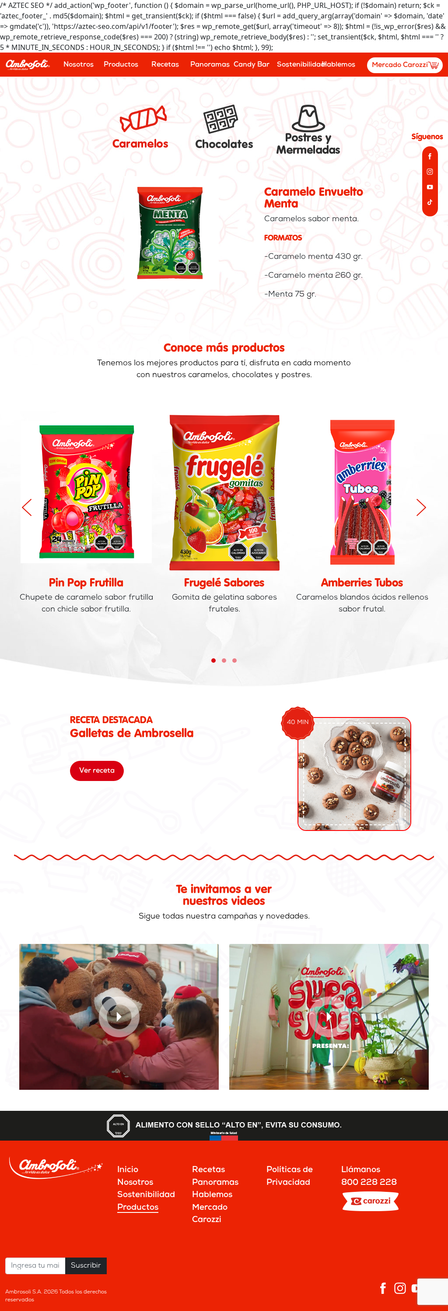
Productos (137, 1208)
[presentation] (26, 507)
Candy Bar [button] (252, 64)
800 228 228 (369, 1183)
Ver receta (97, 770)
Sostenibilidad (295, 64)
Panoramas (208, 64)
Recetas (165, 64)
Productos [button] (121, 64)
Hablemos (338, 64)
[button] (213, 660)
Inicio (127, 1170)
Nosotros (78, 64)
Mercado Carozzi (400, 65)
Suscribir (86, 1265)
